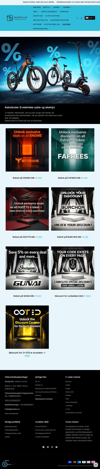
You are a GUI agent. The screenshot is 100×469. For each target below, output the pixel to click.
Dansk (9, 464)
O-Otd (68, 409)
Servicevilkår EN (41, 426)
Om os (37, 381)
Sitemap (38, 395)
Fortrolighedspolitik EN (43, 433)
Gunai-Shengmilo (71, 402)
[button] (47, 7)
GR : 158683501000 (13, 396)
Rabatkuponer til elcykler (44, 399)
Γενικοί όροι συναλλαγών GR (45, 430)
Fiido (67, 399)
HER (40, 178)
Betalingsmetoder (11, 426)
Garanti (7, 437)
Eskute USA (70, 392)
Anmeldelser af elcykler (74, 412)
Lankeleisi (69, 405)
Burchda (68, 381)
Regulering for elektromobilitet (45, 388)
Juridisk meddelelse (42, 437)
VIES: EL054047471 (12, 400)
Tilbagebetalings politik (13, 433)
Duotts (68, 385)
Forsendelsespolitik (11, 430)
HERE (27, 355)
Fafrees (68, 395)
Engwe (68, 388)
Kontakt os (39, 385)
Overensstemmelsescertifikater (46, 392)
